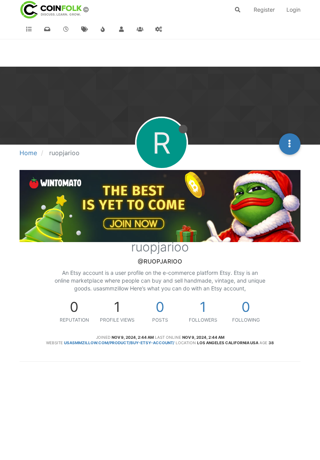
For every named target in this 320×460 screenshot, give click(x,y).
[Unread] (47, 29)
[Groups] (140, 29)
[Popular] (103, 29)
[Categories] (29, 29)
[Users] (121, 29)
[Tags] (84, 29)
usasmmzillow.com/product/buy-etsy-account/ (119, 342)
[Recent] (66, 29)
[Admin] (158, 29)
